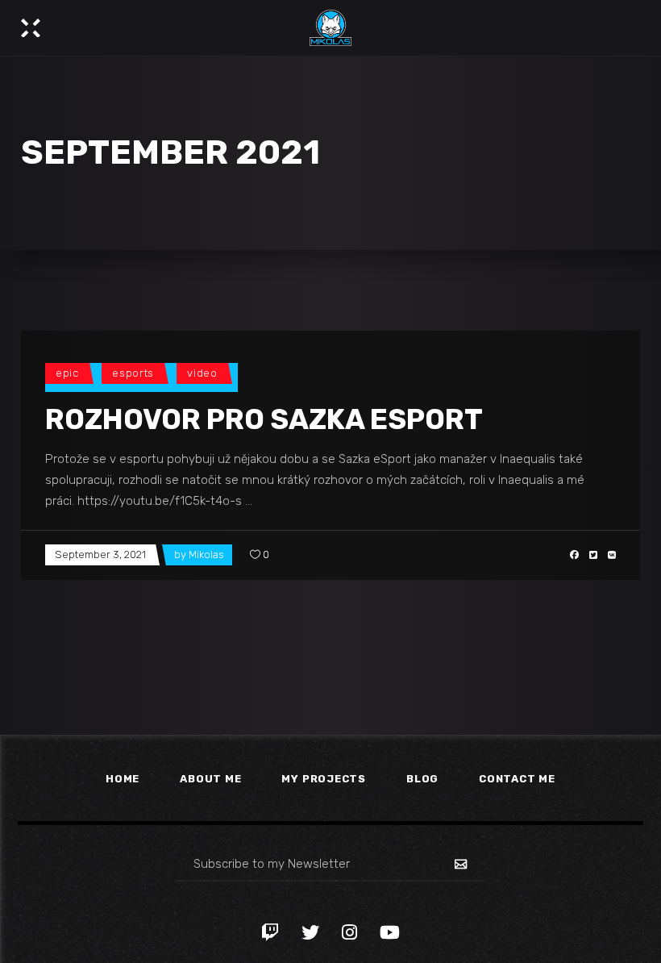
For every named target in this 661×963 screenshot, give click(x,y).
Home (122, 779)
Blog (422, 779)
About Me (210, 779)
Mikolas (206, 554)
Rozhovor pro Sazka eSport (264, 419)
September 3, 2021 (100, 554)
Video (202, 373)
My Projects (323, 779)
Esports (133, 373)
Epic (67, 373)
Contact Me (517, 779)
